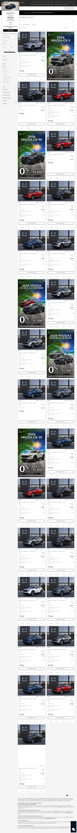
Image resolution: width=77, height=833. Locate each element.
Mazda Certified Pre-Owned (11, 826)
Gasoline (34, 24)
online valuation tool (45, 801)
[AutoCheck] (21, 71)
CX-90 (35, 786)
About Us (65, 4)
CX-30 (56, 785)
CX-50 (64, 785)
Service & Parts (59, 4)
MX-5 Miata (42, 786)
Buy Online (36, 4)
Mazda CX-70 (60, 779)
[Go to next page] (73, 775)
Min (3, 45)
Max (10, 45)
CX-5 (60, 785)
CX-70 (33, 786)
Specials (48, 4)
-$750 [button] (43, 65)
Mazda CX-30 (50, 779)
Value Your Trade (47, 824)
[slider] (3, 52)
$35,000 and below (27, 24)
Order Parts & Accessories (30, 826)
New (32, 4)
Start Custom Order (47, 822)
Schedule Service (69, 8)
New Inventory (8, 822)
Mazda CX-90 (67, 779)
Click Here (26, 12)
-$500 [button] (43, 211)
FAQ (61, 826)
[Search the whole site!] (73, 4)
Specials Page (60, 796)
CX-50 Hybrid (24, 786)
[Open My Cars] (70, 4)
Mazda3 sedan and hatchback (45, 785)
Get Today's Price (31, 74)
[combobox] (9, 37)
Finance (52, 4)
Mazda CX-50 (55, 779)
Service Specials (28, 824)
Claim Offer (10, 30)
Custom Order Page (44, 807)
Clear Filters (24, 27)
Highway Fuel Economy (6, 35)
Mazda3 (45, 779)
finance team (22, 791)
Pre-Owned (42, 4)
